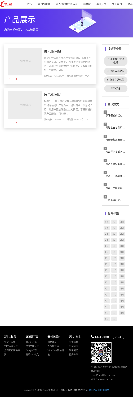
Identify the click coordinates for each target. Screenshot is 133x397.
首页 (29, 4)
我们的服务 (44, 4)
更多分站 (73, 354)
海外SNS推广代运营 (66, 4)
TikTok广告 (31, 342)
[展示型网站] (25, 61)
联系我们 (73, 350)
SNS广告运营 (32, 346)
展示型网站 (52, 51)
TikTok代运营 (11, 346)
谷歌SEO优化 (32, 354)
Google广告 (31, 350)
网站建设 (51, 342)
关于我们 (117, 4)
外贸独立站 (53, 346)
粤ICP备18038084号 (98, 390)
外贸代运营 (9, 342)
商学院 (87, 4)
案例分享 (101, 4)
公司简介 (73, 342)
